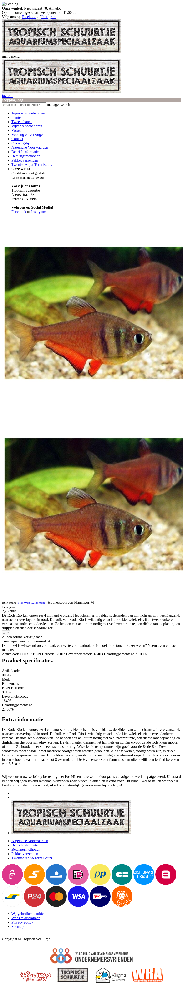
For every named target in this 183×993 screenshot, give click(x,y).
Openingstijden (22, 143)
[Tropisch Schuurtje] (61, 52)
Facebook (29, 17)
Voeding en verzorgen (28, 135)
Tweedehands (21, 122)
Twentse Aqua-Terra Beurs (31, 165)
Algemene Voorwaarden (29, 147)
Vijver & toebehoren (26, 126)
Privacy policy (22, 922)
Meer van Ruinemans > (33, 602)
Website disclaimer (25, 918)
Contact (17, 139)
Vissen (16, 130)
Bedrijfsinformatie (25, 152)
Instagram (48, 17)
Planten (17, 117)
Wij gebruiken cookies (28, 914)
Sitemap (17, 926)
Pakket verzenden (24, 160)
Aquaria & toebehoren (28, 113)
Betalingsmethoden (25, 156)
